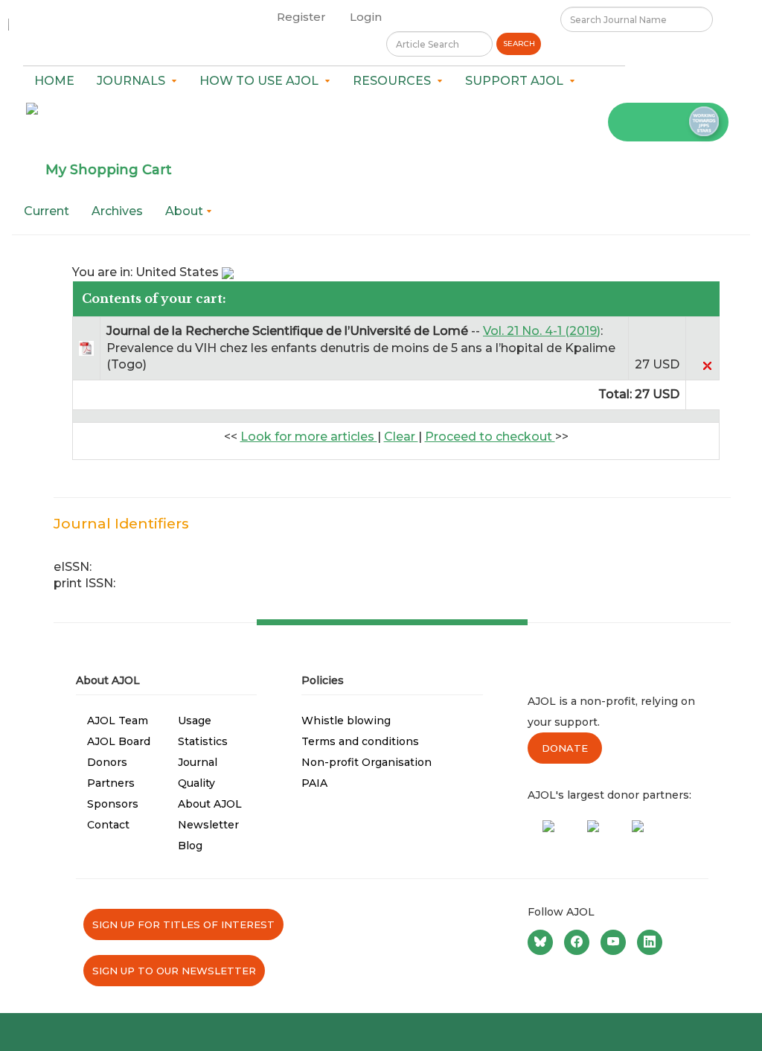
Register (301, 17)
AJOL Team (117, 720)
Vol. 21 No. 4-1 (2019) (542, 331)
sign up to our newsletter (174, 971)
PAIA (314, 783)
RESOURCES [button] (395, 81)
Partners (111, 783)
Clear (401, 436)
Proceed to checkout (490, 436)
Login (366, 17)
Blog (190, 845)
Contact (108, 824)
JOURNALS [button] (134, 81)
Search (519, 43)
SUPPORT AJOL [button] (517, 81)
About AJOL (210, 804)
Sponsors (112, 804)
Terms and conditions (360, 741)
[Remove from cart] (707, 364)
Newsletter (208, 824)
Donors (107, 762)
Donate (565, 748)
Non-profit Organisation (366, 762)
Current (46, 211)
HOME (54, 81)
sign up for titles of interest (183, 924)
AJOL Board (118, 741)
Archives (117, 211)
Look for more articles (308, 436)
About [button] (185, 211)
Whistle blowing (346, 720)
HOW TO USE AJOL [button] (261, 81)
